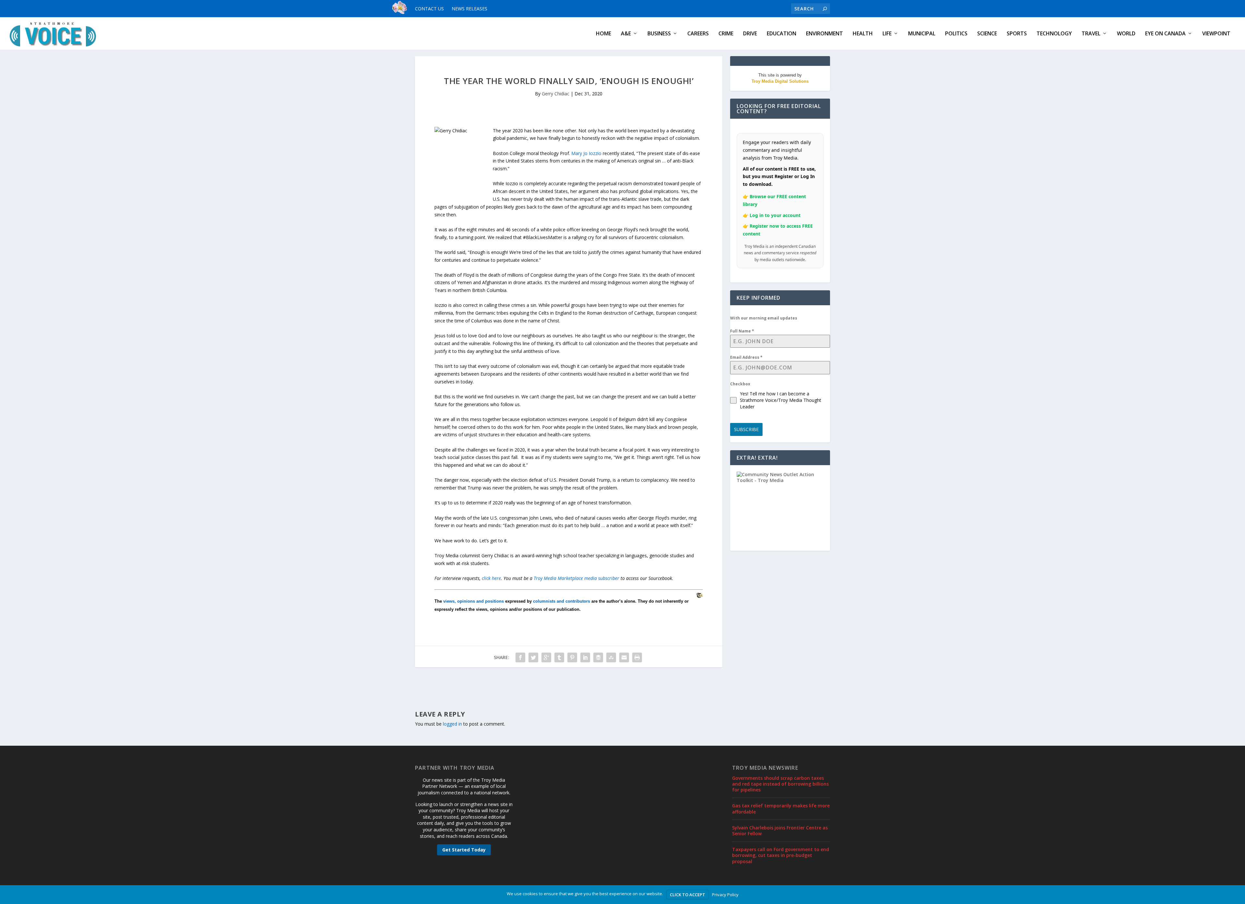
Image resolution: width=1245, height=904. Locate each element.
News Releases (469, 9)
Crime (725, 34)
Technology (1054, 34)
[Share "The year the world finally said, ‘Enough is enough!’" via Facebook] (520, 657)
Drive (750, 34)
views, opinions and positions (473, 601)
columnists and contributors (561, 601)
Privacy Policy (725, 895)
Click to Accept (687, 895)
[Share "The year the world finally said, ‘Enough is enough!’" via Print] (637, 657)
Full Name (742, 331)
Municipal (921, 34)
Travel (1091, 34)
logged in (452, 724)
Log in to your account (775, 215)
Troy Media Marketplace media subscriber (576, 578)
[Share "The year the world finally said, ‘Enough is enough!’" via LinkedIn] (585, 657)
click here (491, 578)
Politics (956, 34)
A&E (626, 34)
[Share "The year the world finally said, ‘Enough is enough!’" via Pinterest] (572, 657)
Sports (1017, 34)
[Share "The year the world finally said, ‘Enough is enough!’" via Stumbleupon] (611, 657)
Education (781, 34)
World (1126, 34)
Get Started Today (464, 850)
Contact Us (429, 9)
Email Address (746, 357)
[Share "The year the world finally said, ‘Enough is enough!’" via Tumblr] (559, 657)
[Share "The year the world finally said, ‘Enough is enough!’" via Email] (624, 657)
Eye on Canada (1165, 34)
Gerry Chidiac (555, 93)
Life (887, 34)
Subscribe (746, 429)
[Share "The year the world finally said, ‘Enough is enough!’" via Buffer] (598, 657)
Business (659, 34)
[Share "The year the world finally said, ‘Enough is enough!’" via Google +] (546, 657)
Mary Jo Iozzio (586, 153)
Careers (698, 34)
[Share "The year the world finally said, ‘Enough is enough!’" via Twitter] (533, 657)
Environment (824, 34)
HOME (603, 34)
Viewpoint (1216, 34)
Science (987, 34)
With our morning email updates (763, 318)
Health (863, 34)
